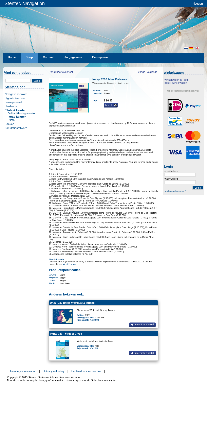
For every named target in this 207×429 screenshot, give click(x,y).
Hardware (11, 106)
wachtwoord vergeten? (175, 191)
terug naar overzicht (61, 71)
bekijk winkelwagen (176, 82)
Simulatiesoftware (16, 127)
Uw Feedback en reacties (86, 371)
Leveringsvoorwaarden (23, 371)
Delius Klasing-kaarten (22, 113)
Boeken (9, 123)
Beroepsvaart (13, 102)
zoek (37, 80)
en (197, 48)
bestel (108, 105)
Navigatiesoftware (16, 94)
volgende (152, 71)
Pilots (11, 119)
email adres (171, 171)
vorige (141, 71)
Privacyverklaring (54, 371)
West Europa (69, 264)
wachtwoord (171, 178)
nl (186, 48)
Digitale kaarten (15, 98)
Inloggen (197, 3)
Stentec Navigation (24, 3)
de (191, 48)
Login (198, 187)
